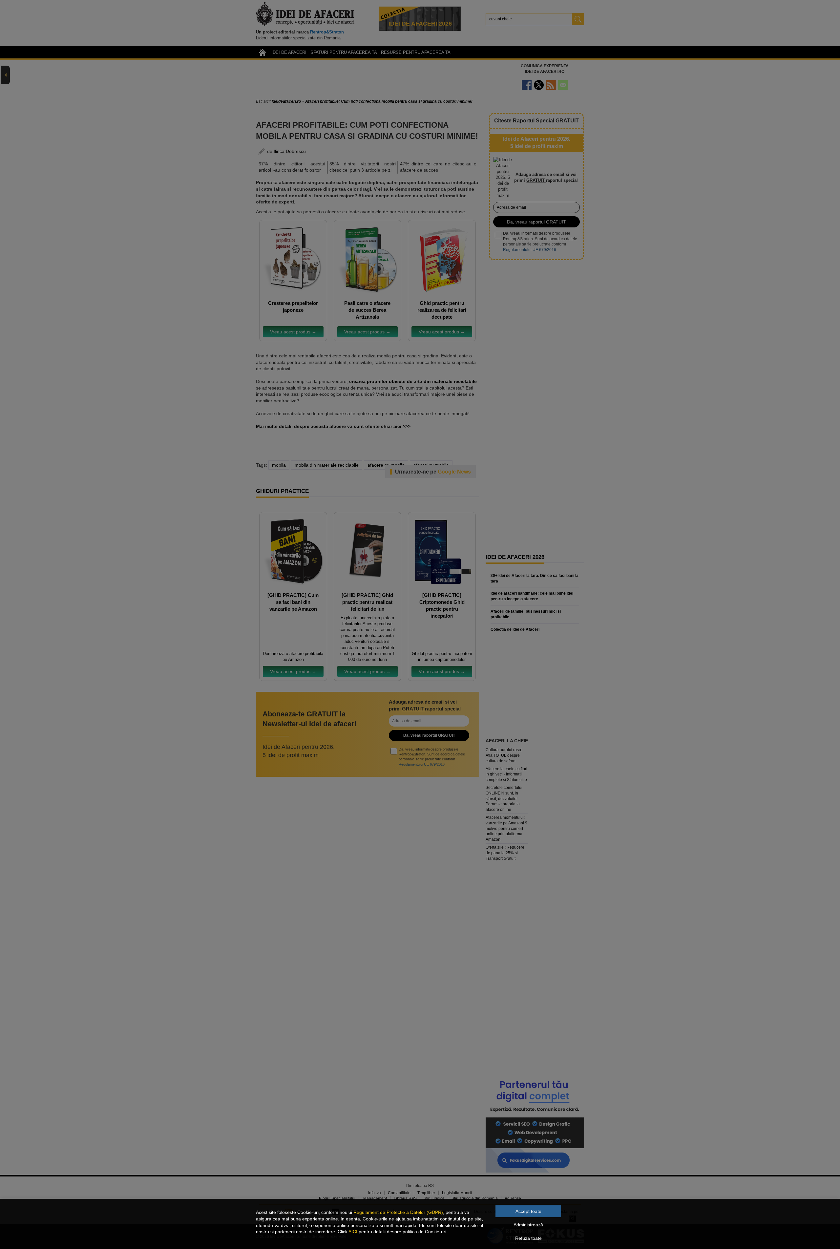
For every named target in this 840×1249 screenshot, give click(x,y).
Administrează (528, 1224)
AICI (352, 1231)
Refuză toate (528, 1238)
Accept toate (528, 1211)
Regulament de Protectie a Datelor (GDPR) (398, 1212)
